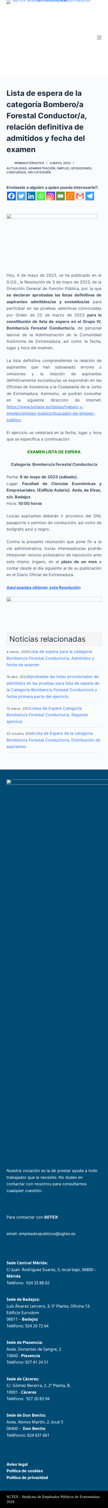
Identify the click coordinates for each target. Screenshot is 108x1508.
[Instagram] (50, 196)
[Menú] (99, 37)
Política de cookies (25, 1470)
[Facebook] (11, 196)
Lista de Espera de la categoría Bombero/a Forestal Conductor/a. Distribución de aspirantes (53, 740)
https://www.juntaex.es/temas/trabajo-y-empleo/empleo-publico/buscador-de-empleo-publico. (51, 413)
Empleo (63, 168)
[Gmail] (80, 196)
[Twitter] (21, 196)
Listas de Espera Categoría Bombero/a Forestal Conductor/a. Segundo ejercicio (47, 715)
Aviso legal (17, 1464)
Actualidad (17, 168)
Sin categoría (39, 172)
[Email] (60, 196)
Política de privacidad (27, 1477)
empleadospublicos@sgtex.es (47, 1233)
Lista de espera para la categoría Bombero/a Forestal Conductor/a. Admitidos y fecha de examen (50, 658)
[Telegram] (89, 196)
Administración (41, 168)
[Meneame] (70, 196)
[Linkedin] (31, 196)
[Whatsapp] (40, 196)
